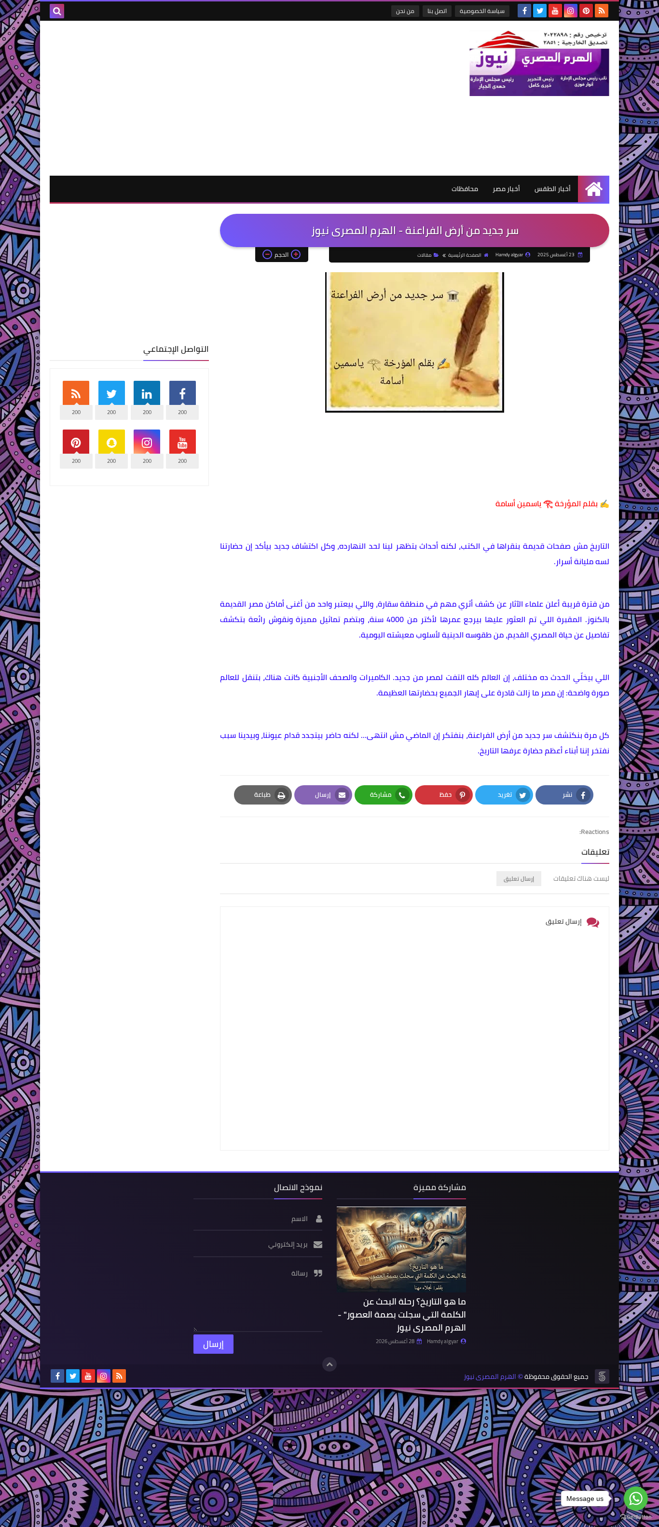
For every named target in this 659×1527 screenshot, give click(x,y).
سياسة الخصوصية (482, 10)
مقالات (424, 255)
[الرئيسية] (593, 189)
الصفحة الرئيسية (464, 255)
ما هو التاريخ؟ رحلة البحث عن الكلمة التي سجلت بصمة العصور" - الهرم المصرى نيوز (402, 1314)
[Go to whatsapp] (636, 1498)
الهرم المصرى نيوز (490, 1377)
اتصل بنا (437, 10)
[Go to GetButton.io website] (635, 1517)
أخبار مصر (506, 188)
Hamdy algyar (442, 1341)
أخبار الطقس (553, 188)
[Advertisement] (225, 98)
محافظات (465, 188)
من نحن (405, 10)
